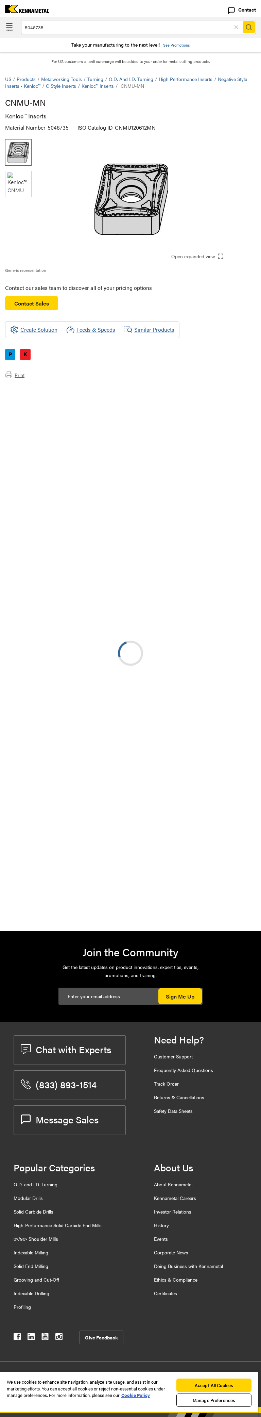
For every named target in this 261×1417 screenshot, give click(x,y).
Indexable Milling (31, 1252)
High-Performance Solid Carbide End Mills (58, 1225)
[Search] (249, 27)
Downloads (32, 406)
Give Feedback (101, 1337)
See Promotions (176, 45)
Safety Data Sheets (173, 1110)
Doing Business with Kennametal (188, 1266)
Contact (247, 9)
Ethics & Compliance (175, 1279)
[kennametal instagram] (59, 1338)
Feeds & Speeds (95, 329)
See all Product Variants (219, 550)
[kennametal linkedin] (31, 1338)
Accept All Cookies (214, 1385)
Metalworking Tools (61, 79)
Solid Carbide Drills (33, 1211)
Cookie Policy (135, 1395)
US (8, 79)
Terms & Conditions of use (170, 806)
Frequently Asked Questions (183, 1070)
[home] (24, 11)
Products (26, 79)
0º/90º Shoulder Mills (36, 1238)
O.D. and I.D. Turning (131, 79)
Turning (95, 79)
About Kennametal (173, 1184)
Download (230, 806)
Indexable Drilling (31, 1293)
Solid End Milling (31, 1266)
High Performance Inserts (185, 79)
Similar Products (154, 329)
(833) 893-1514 (66, 1084)
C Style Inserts (61, 85)
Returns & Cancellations (179, 1097)
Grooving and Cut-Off (36, 1279)
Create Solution (148, 745)
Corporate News (171, 1252)
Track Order (166, 1083)
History (161, 1225)
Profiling (22, 1306)
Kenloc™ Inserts (98, 85)
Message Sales (67, 1119)
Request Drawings (26, 861)
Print (19, 375)
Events (161, 1238)
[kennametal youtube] (45, 1338)
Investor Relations (172, 1211)
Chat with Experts (73, 1049)
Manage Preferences (214, 1400)
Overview (30, 390)
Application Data (38, 398)
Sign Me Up (180, 996)
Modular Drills (28, 1197)
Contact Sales (31, 303)
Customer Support (173, 1056)
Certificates (165, 1293)
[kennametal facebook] (17, 1338)
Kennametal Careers (175, 1197)
